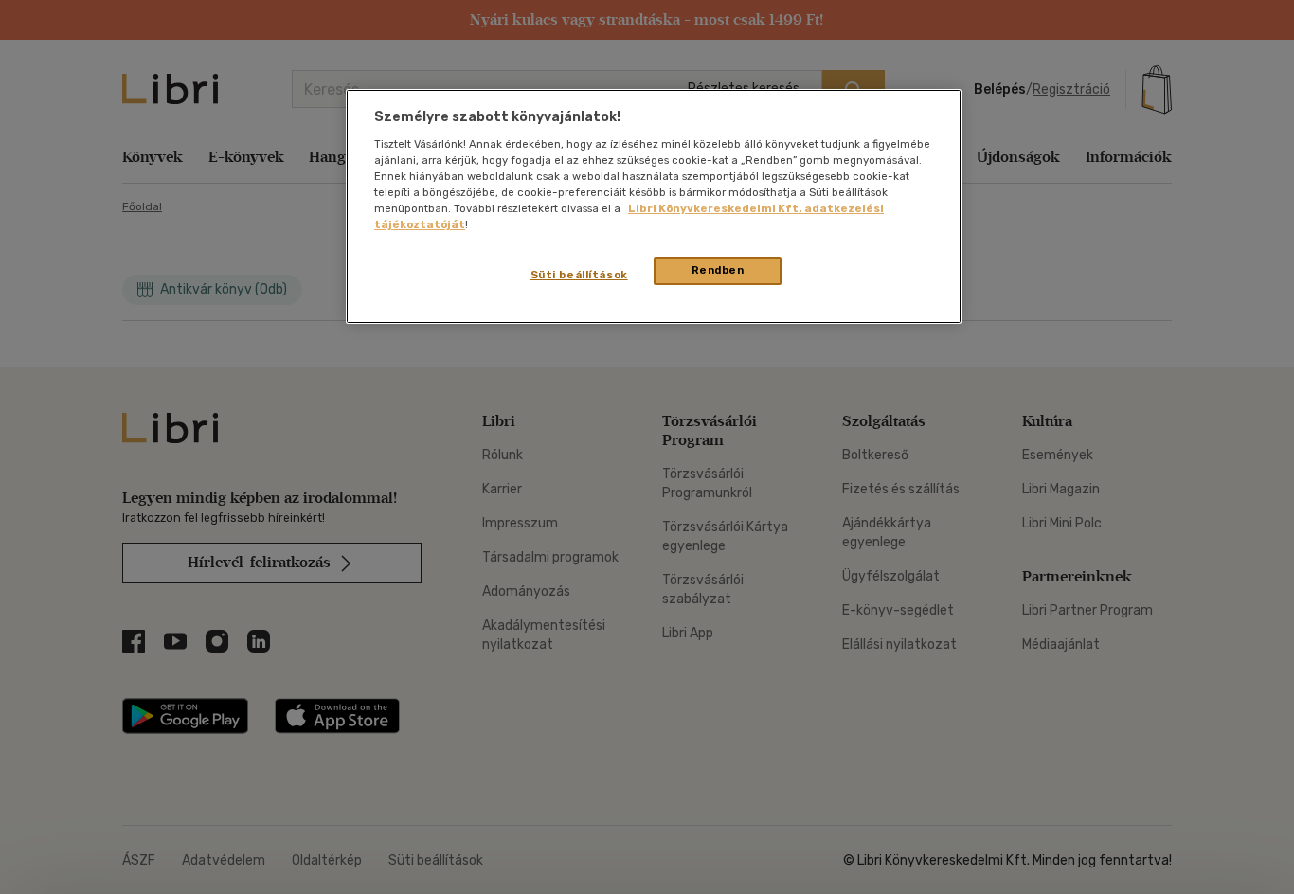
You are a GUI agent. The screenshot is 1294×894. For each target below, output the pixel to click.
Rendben (718, 270)
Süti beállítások (579, 274)
